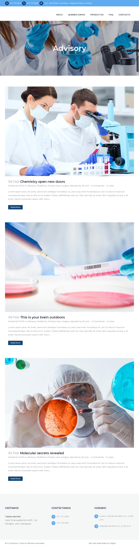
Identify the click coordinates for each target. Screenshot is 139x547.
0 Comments (97, 186)
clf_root (85, 186)
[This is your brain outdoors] (69, 267)
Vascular (74, 186)
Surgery (65, 186)
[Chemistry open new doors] (69, 131)
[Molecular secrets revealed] (69, 403)
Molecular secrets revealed (42, 453)
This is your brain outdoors (42, 317)
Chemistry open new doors (42, 182)
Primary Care (54, 186)
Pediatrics (42, 186)
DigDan (113, 543)
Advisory (31, 186)
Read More (15, 207)
